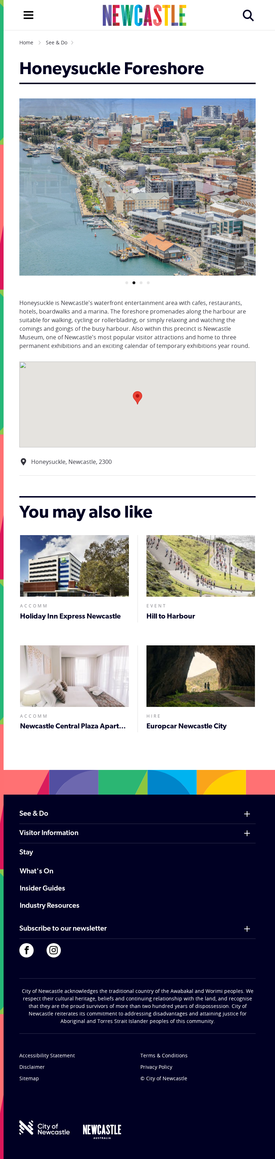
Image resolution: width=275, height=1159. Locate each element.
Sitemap (29, 1078)
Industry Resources (49, 906)
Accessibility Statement (47, 1055)
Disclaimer (32, 1066)
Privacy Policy (156, 1066)
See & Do (56, 42)
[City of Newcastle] (44, 1127)
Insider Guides (42, 888)
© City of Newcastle (163, 1078)
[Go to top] (260, 1145)
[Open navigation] (28, 14)
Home (26, 42)
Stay (26, 852)
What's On (36, 871)
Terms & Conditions (164, 1055)
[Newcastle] (102, 1132)
